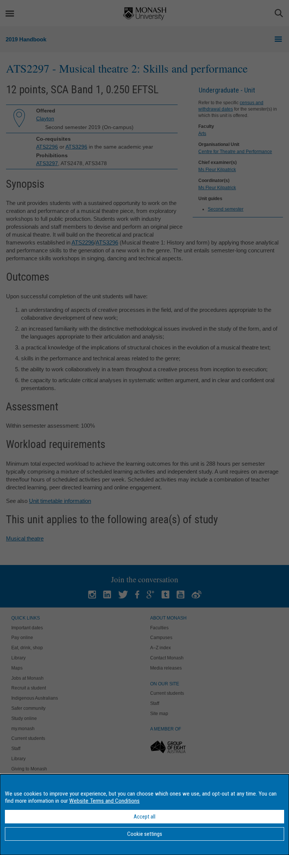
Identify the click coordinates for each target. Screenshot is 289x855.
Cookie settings (144, 834)
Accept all (144, 816)
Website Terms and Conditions (104, 800)
